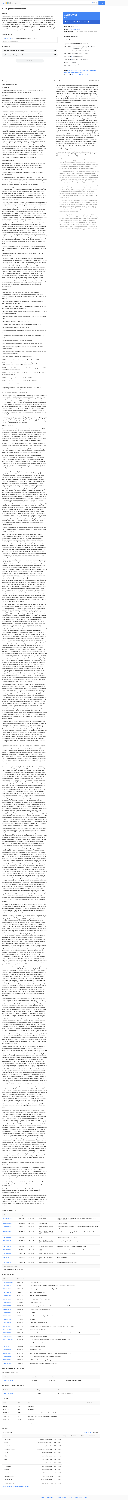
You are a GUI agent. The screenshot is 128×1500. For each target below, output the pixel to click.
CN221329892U (7, 1360)
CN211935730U (7, 1333)
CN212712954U (7, 1299)
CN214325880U (7, 1250)
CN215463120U (7, 1322)
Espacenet (75, 75)
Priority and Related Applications (73, 72)
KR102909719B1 (7, 1336)
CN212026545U (7, 1241)
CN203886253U (7, 1295)
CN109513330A (7, 1232)
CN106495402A (7, 1226)
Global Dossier (83, 75)
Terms (70, 1497)
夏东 (71, 29)
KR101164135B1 (7, 1329)
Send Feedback (51, 1497)
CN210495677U (7, 1285)
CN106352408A (7, 1319)
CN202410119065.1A (8, 1380)
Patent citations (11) (72, 70)
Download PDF (71, 22)
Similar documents (91, 70)
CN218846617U (7, 1257)
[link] (20, 38)
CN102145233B (7, 1302)
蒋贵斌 (74, 29)
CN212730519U (7, 1246)
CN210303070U (7, 1343)
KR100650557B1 (7, 1218)
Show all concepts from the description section (16, 1486)
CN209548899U (7, 1356)
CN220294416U (7, 1262)
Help (86, 1497)
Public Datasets (62, 1497)
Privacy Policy (78, 1497)
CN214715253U (7, 1326)
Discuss (89, 75)
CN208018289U (7, 1353)
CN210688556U (7, 1237)
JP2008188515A (7, 1223)
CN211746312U (7, 1289)
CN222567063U (7, 1363)
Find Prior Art (82, 22)
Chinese (76, 26)
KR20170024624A (8, 1339)
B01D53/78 (8, 38)
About (42, 1497)
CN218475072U (7, 1346)
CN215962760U (7, 1253)
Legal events (82, 70)
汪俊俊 (78, 29)
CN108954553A (7, 1312)
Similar (91, 22)
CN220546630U (7, 1316)
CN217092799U (7, 1349)
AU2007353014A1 (8, 1282)
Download (88, 1432)
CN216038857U (7, 1306)
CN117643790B (7, 1292)
